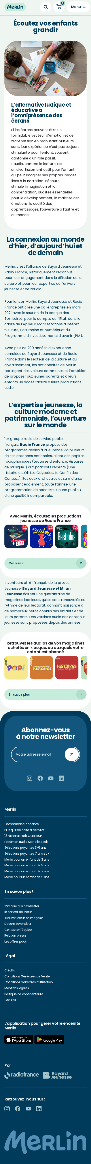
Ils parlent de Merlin (18, 912)
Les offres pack (15, 941)
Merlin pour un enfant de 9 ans (26, 877)
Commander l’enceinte (21, 824)
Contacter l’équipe (18, 929)
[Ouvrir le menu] (78, 6)
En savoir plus (19, 694)
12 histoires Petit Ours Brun (23, 836)
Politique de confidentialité (23, 994)
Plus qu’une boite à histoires (24, 830)
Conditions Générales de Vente (27, 976)
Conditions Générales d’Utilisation (28, 982)
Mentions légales (16, 988)
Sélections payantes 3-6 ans (25, 847)
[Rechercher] (45, 6)
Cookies (10, 1000)
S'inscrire (71, 754)
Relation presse (15, 935)
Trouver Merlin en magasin (23, 918)
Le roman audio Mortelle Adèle (26, 842)
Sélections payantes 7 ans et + (26, 853)
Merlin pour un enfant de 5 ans (26, 865)
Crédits (9, 970)
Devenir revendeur (17, 923)
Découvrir (16, 563)
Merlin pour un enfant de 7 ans (26, 871)
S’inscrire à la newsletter (21, 906)
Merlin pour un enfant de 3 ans (26, 859)
